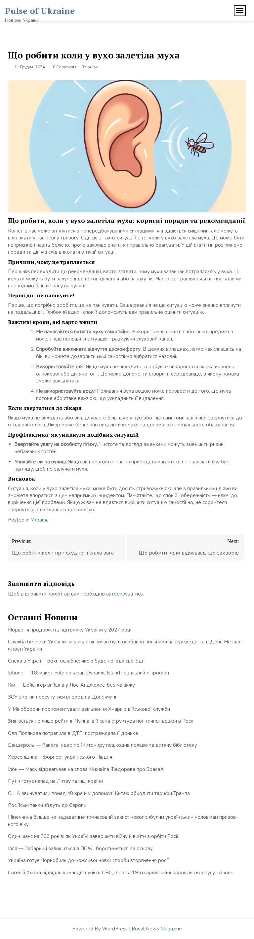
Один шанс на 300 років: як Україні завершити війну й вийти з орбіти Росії (93, 836)
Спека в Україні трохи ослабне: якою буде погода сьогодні (77, 661)
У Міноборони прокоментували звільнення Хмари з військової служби (89, 709)
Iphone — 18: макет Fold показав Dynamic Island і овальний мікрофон (88, 672)
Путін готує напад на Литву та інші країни (55, 781)
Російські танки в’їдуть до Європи (47, 805)
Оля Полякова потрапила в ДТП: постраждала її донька (73, 733)
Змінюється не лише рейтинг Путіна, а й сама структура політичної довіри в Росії (100, 721)
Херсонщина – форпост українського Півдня (60, 757)
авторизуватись (124, 594)
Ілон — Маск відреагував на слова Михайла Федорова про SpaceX (86, 769)
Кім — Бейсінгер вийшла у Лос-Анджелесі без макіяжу (71, 685)
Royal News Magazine (157, 928)
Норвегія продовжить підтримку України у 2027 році (69, 630)
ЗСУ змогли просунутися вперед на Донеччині (62, 697)
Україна (40, 520)
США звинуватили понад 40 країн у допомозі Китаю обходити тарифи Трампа (99, 793)
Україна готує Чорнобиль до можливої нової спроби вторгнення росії (88, 860)
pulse (92, 67)
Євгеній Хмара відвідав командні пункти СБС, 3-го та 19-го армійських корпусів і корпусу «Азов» (120, 872)
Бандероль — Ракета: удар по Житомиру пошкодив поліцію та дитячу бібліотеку (102, 745)
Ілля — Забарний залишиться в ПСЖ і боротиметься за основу (80, 848)
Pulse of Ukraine (40, 10)
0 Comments (65, 67)
